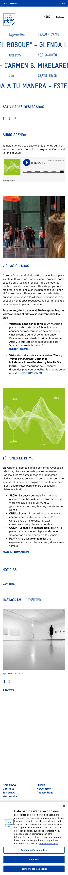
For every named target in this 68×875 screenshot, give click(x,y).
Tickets (61, 3)
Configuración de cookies (33, 850)
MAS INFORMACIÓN (16, 552)
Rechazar (34, 859)
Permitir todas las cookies (34, 868)
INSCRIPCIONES (19, 349)
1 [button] (3, 119)
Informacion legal (48, 843)
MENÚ (47, 16)
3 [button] (15, 119)
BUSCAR (60, 16)
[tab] (15, 602)
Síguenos (8, 689)
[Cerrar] (64, 806)
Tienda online (10, 3)
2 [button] (9, 119)
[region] (34, 838)
